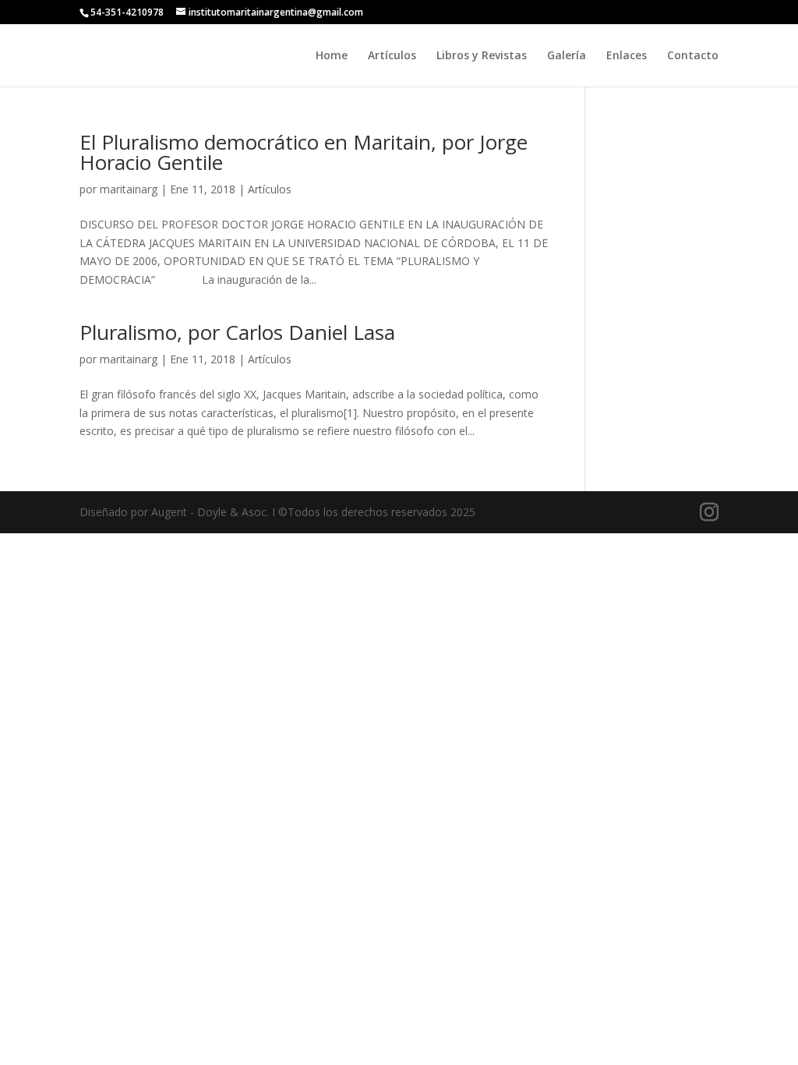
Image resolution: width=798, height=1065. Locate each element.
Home (332, 56)
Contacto (693, 56)
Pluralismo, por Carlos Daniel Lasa (237, 332)
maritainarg (128, 189)
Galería (566, 56)
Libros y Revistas (481, 56)
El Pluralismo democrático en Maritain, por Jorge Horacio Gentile (303, 152)
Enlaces (626, 56)
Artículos (392, 56)
